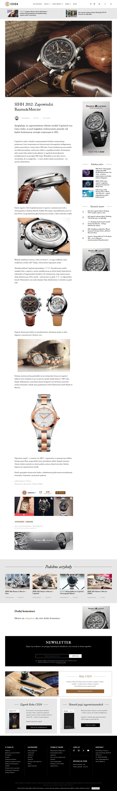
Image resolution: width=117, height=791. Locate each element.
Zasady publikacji (9, 772)
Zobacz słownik (90, 725)
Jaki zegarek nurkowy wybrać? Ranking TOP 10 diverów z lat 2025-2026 (99, 217)
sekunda (40, 280)
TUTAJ (47, 268)
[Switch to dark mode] (99, 4)
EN (111, 4)
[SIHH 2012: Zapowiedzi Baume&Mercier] (58, 59)
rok (66, 129)
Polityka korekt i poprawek (12, 768)
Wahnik (17, 260)
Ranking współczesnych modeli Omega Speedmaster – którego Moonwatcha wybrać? (99, 223)
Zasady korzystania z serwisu (13, 761)
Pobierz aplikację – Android (80, 766)
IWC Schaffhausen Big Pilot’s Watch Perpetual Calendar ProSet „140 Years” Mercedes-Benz (99, 231)
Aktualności (37, 4)
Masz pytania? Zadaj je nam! (57, 750)
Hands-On (30, 759)
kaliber (69, 458)
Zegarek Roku (54, 765)
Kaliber (42, 211)
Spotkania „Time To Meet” (57, 763)
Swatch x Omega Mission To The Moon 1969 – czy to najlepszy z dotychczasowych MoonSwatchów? (100, 238)
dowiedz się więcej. (84, 788)
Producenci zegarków (25, 526)
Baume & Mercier (37, 526)
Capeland (29, 521)
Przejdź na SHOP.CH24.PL (85, 691)
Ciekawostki (31, 752)
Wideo (29, 763)
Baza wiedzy (57, 4)
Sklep (75, 4)
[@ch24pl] (24, 493)
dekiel (19, 150)
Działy (46, 4)
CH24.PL (11, 4)
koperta (17, 467)
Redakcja (7, 750)
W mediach (8, 755)
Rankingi (30, 757)
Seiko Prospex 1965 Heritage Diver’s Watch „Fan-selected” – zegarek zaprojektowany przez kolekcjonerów (103, 193)
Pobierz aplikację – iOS (79, 764)
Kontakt (7, 757)
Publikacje (30, 755)
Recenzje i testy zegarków (34, 761)
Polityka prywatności (10, 759)
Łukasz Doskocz (64, 597)
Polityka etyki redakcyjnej (12, 770)
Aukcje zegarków (32, 750)
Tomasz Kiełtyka (25, 118)
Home (16, 526)
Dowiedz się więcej (61, 662)
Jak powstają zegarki (56, 761)
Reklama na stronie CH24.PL (12, 752)
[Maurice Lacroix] (44, 541)
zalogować (29, 618)
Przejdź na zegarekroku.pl (39, 727)
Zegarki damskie (32, 765)
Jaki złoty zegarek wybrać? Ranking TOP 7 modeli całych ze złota (98, 212)
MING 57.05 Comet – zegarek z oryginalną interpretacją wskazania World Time (102, 183)
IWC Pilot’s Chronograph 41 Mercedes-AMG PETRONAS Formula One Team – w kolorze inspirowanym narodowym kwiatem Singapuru (104, 173)
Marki (67, 4)
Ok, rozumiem (95, 788)
